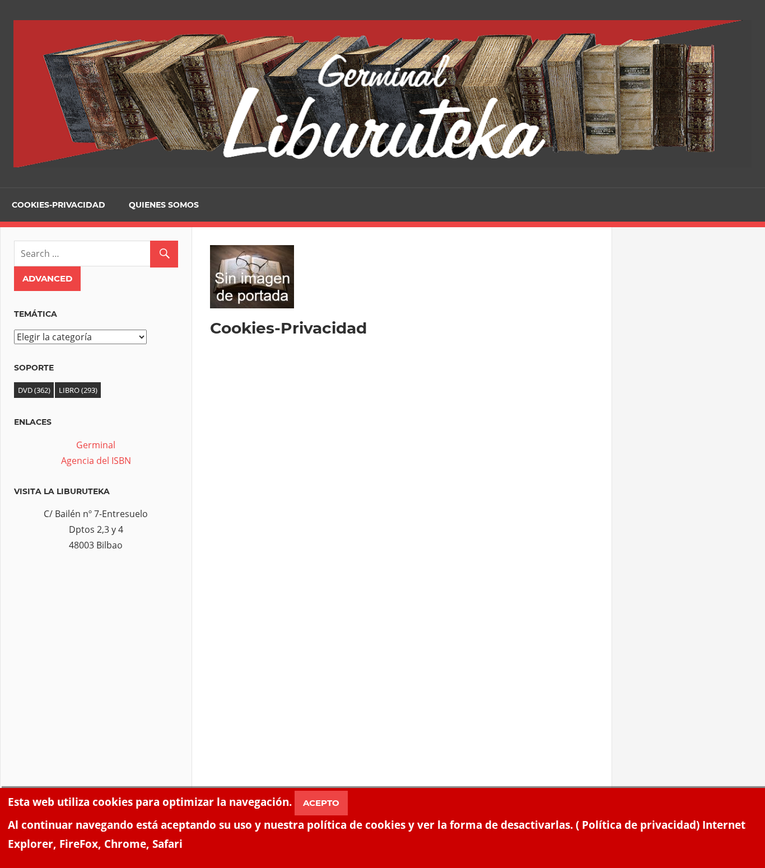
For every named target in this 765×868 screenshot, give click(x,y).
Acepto (321, 802)
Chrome (125, 843)
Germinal (95, 445)
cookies (112, 801)
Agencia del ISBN (96, 460)
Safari (167, 843)
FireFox (78, 843)
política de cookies (356, 824)
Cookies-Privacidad (58, 205)
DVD (34, 390)
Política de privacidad (639, 824)
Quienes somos (164, 205)
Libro (78, 390)
